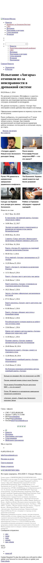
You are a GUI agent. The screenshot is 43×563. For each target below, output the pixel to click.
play (6, 534)
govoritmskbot (14, 416)
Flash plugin (5, 561)
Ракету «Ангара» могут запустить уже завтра (22, 276)
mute (7, 538)
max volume (9, 542)
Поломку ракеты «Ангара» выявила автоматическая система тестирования (19, 341)
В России (8, 69)
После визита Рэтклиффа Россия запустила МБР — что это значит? (20, 386)
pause (7, 536)
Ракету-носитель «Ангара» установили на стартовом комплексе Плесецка (21, 285)
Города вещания (7, 463)
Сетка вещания (12, 32)
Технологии (9, 67)
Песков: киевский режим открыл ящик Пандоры (21, 380)
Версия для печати (10, 131)
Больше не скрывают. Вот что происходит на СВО (22, 376)
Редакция (10, 34)
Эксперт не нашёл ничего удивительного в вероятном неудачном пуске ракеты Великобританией (21, 229)
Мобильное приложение (14, 440)
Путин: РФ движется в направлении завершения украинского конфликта (21, 392)
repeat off (8, 553)
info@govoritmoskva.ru (19, 420)
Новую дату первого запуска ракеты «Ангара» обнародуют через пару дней (22, 332)
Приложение (14, 60)
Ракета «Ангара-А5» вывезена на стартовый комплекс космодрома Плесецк (22, 249)
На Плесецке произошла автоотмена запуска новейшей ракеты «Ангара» (22, 370)
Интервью (10, 28)
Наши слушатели (7, 466)
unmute (7, 540)
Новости (8, 22)
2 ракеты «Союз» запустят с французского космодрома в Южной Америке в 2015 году (21, 240)
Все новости (5, 133)
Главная (4, 64)
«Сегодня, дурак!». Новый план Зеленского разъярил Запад (19, 399)
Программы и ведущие (15, 30)
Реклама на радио (7, 459)
